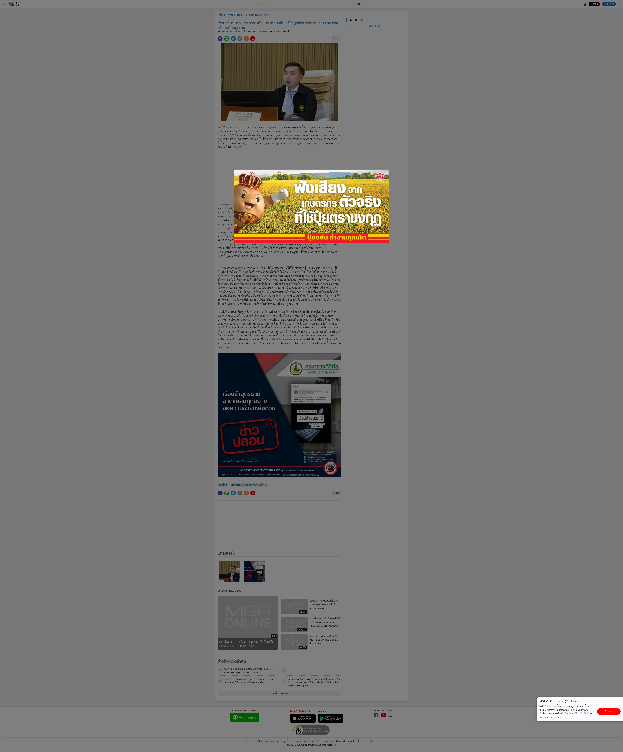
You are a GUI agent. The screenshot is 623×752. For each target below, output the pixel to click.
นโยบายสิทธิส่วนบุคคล (550, 717)
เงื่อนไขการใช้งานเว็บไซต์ (576, 713)
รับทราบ (608, 711)
